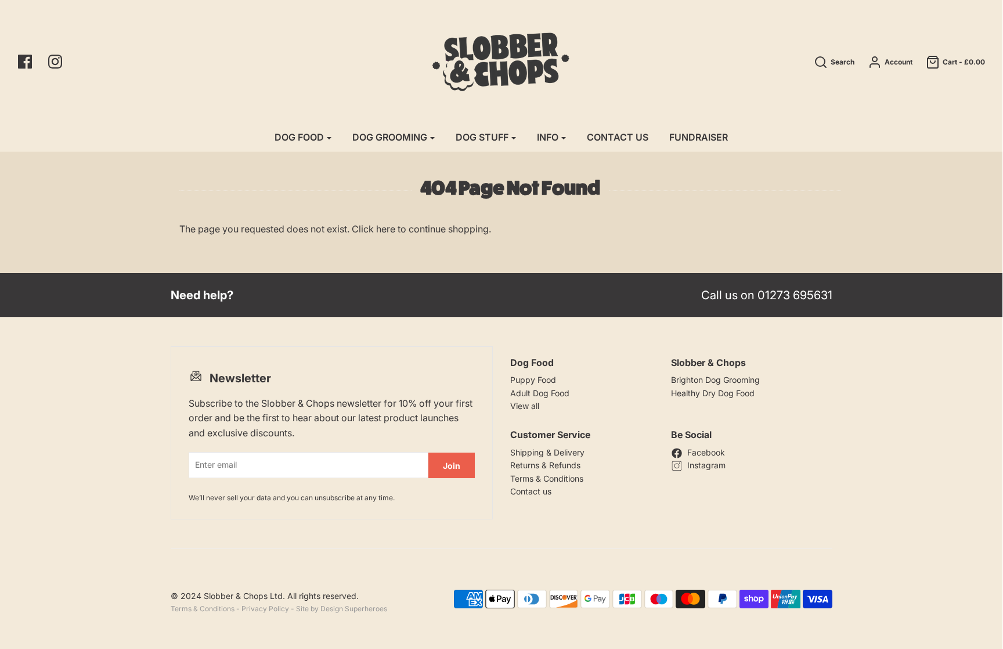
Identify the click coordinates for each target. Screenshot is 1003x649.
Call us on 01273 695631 (766, 295)
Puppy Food (533, 380)
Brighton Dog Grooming (715, 380)
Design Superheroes (353, 608)
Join (451, 466)
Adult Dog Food (539, 393)
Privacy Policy (265, 608)
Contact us (530, 491)
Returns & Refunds (545, 465)
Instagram (706, 465)
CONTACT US (617, 137)
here (385, 229)
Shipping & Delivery (547, 452)
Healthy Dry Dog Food (713, 393)
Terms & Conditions (546, 478)
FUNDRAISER (698, 137)
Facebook (706, 452)
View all (524, 406)
